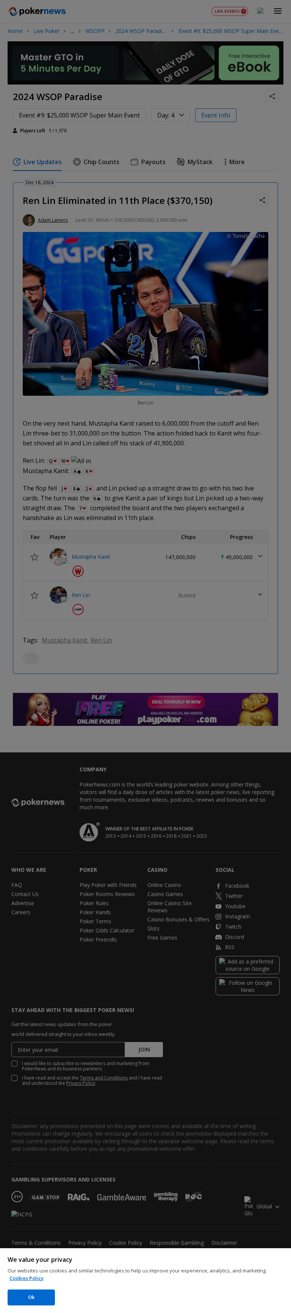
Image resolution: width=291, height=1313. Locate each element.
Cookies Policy (26, 1278)
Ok (31, 1297)
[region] (145, 1280)
